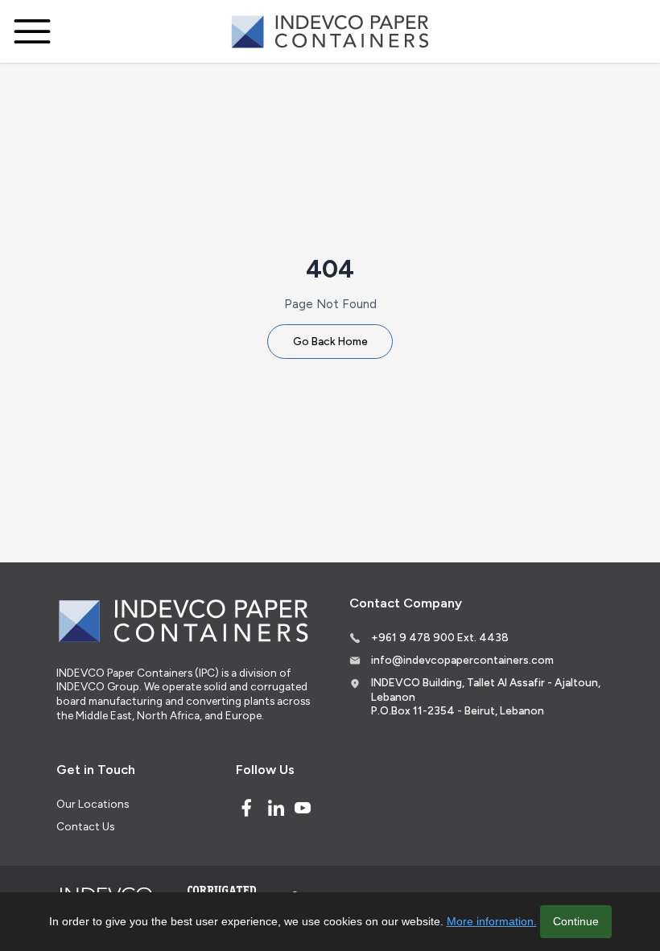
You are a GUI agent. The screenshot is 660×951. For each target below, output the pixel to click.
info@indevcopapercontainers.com (462, 659)
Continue (576, 921)
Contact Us (85, 826)
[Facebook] (246, 807)
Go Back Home (330, 341)
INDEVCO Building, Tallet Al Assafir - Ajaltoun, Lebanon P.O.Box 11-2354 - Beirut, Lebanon (485, 696)
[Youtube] (303, 807)
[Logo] (330, 31)
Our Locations (92, 803)
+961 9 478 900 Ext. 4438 (440, 637)
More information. (492, 921)
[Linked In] (276, 808)
